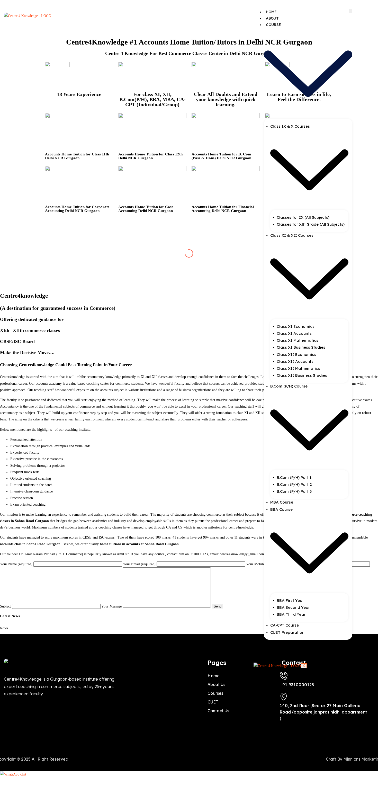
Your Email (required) (140, 564)
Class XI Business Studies (301, 347)
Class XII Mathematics (298, 368)
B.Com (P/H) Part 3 (294, 491)
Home (271, 12)
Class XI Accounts (294, 333)
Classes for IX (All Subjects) (303, 217)
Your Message (112, 606)
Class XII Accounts (295, 361)
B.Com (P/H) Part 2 (294, 484)
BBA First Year (290, 600)
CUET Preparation (287, 632)
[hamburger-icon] (350, 11)
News (271, 649)
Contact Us (278, 655)
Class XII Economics (296, 354)
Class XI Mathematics (297, 340)
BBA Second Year (293, 607)
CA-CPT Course (284, 625)
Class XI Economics (295, 326)
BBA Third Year (291, 614)
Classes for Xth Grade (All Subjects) (311, 224)
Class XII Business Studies (302, 375)
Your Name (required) (16, 564)
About (272, 18)
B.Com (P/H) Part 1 (294, 477)
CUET (271, 642)
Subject (6, 606)
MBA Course (281, 502)
